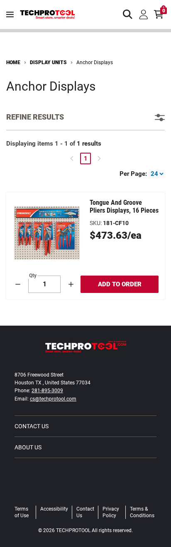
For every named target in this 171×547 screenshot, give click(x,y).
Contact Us (32, 426)
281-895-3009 (47, 390)
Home (13, 62)
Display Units (48, 62)
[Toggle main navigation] (10, 14)
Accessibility (54, 509)
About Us (28, 447)
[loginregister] (144, 14)
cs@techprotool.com (53, 399)
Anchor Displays (94, 62)
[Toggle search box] (128, 14)
